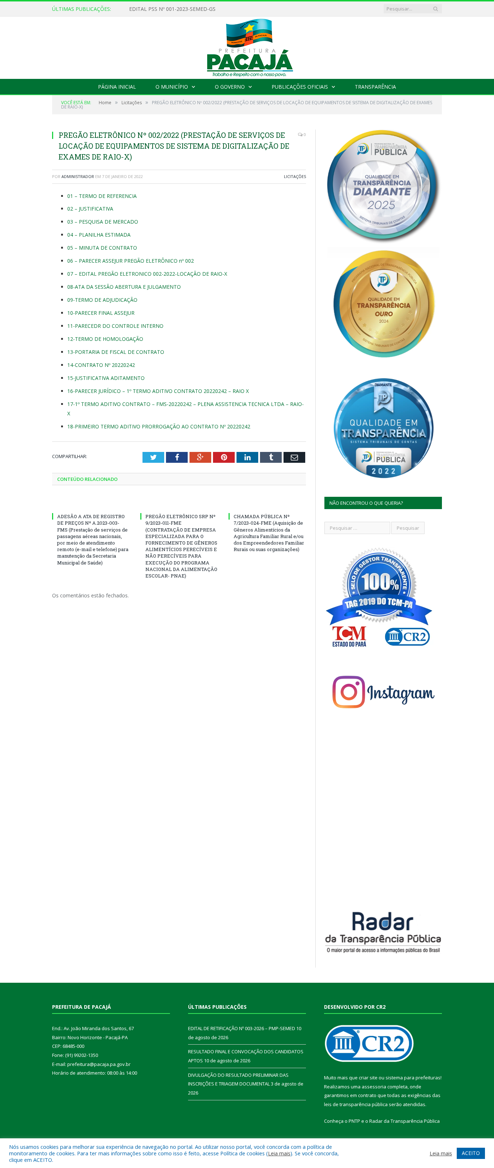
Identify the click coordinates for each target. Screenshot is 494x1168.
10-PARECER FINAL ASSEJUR (101, 312)
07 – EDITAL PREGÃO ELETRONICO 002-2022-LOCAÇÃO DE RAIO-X (147, 273)
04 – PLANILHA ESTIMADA (99, 234)
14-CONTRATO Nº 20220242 (101, 364)
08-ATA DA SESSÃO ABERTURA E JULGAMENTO (124, 286)
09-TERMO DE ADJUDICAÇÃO (102, 299)
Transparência (375, 86)
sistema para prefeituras (413, 1077)
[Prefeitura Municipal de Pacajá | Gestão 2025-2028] (247, 46)
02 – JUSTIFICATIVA (90, 208)
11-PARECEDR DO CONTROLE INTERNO (116, 325)
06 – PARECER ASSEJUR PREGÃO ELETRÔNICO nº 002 (130, 260)
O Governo (230, 86)
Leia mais (279, 1153)
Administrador (77, 176)
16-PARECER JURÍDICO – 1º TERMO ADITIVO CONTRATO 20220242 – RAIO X (158, 391)
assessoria (374, 1086)
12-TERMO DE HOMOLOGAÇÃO (105, 338)
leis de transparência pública (356, 1104)
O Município (172, 86)
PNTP (354, 1121)
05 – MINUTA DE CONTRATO (102, 247)
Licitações (295, 176)
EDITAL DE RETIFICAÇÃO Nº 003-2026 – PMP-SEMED (192, 9)
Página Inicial (117, 86)
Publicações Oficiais (300, 86)
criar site (368, 1077)
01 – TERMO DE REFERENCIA (102, 195)
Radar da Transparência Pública (404, 1121)
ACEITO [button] (471, 1153)
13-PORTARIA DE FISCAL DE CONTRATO (115, 351)
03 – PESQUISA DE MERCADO (102, 221)
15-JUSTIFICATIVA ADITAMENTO (106, 377)
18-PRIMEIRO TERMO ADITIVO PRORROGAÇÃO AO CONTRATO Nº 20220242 (158, 426)
